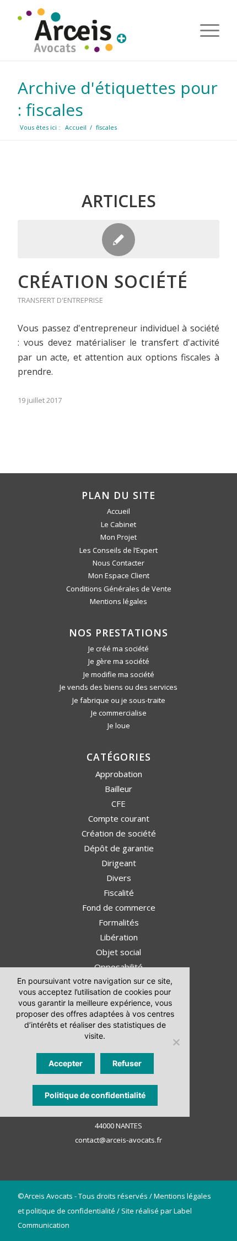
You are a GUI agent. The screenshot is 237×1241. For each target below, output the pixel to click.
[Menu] (204, 30)
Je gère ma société (118, 661)
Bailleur (118, 788)
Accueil (118, 511)
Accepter (66, 1063)
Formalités (119, 922)
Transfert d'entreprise (60, 300)
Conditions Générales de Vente (118, 589)
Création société (103, 281)
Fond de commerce (118, 907)
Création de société (119, 833)
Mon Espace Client (118, 575)
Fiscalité (119, 892)
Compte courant (118, 818)
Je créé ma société (118, 648)
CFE (118, 803)
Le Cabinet (118, 524)
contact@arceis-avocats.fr (118, 1140)
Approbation (118, 773)
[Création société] (118, 239)
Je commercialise (119, 713)
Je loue (118, 725)
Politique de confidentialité (95, 1095)
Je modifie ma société (118, 674)
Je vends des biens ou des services (118, 687)
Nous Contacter (118, 563)
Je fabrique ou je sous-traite (118, 700)
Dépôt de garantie (119, 848)
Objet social (118, 951)
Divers (118, 877)
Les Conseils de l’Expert (118, 550)
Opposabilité (118, 966)
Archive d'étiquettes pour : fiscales (118, 98)
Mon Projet (118, 537)
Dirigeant (118, 862)
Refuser (127, 1063)
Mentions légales (118, 601)
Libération (119, 937)
